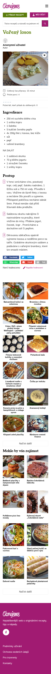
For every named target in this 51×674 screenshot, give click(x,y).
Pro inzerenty (10, 657)
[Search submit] (45, 23)
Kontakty (7, 663)
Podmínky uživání (12, 646)
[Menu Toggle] (46, 6)
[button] (11, 257)
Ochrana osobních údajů (16, 652)
